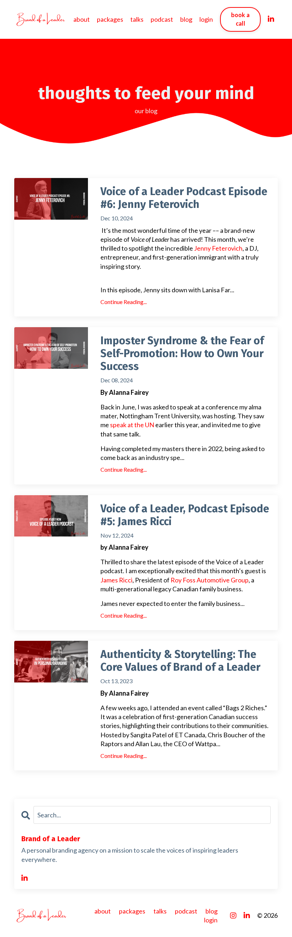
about (81, 19)
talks (137, 19)
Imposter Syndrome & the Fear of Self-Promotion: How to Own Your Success (182, 353)
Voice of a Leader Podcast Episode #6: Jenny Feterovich (183, 198)
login (206, 19)
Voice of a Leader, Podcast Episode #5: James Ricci (184, 515)
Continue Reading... (123, 301)
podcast (162, 19)
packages (110, 19)
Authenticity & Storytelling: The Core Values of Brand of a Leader (180, 661)
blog (186, 19)
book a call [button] (240, 19)
